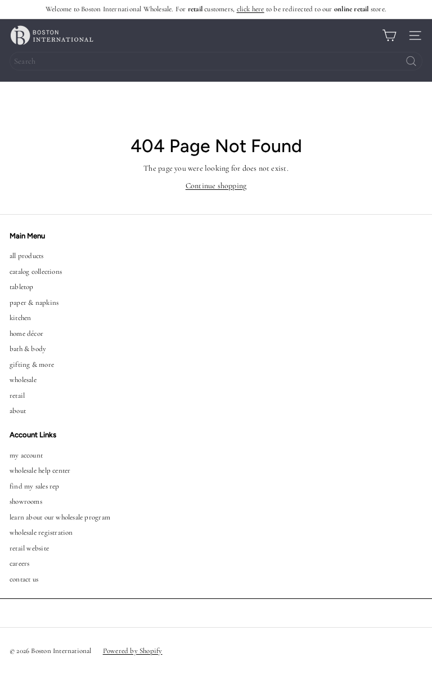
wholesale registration (41, 532)
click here (250, 9)
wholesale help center (40, 470)
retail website (29, 548)
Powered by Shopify (133, 650)
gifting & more (32, 364)
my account (26, 455)
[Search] (411, 61)
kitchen (20, 317)
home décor (26, 333)
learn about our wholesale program (60, 517)
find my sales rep (35, 486)
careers (19, 563)
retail (17, 395)
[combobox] (216, 61)
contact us (24, 579)
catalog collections (36, 271)
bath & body (28, 348)
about (18, 410)
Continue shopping (216, 185)
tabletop (22, 286)
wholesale (23, 379)
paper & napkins (34, 302)
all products (27, 255)
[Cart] (389, 35)
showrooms (26, 501)
